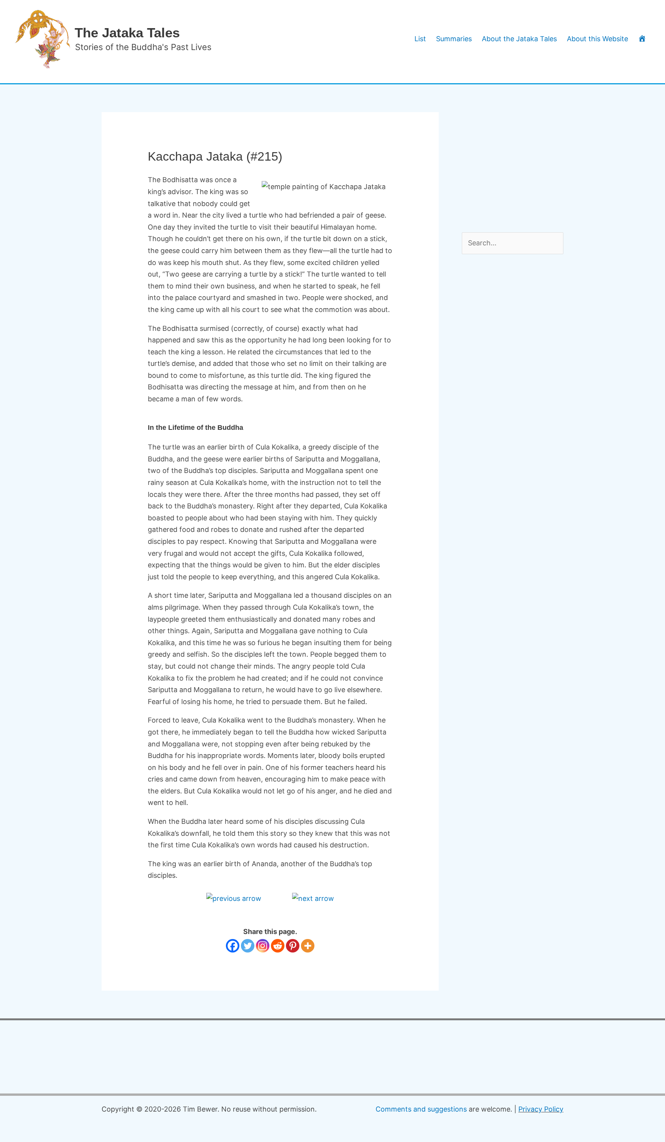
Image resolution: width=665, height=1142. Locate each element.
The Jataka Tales (127, 32)
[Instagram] (262, 946)
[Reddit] (277, 946)
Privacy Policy (540, 1109)
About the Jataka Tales (519, 39)
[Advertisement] (519, 160)
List (420, 39)
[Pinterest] (292, 946)
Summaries (454, 39)
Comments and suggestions (421, 1109)
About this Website (597, 39)
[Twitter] (247, 946)
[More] (307, 946)
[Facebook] (232, 946)
